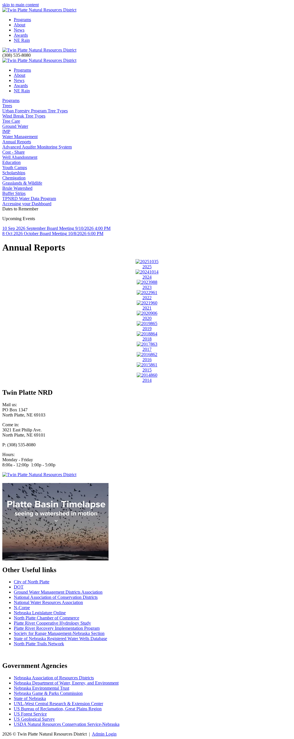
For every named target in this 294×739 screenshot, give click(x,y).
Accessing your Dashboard (26, 203)
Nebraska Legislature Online (40, 612)
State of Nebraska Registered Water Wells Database (60, 638)
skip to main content (20, 4)
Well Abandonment (19, 157)
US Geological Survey (34, 719)
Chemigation (14, 177)
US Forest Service (30, 713)
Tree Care (11, 121)
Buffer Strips (14, 193)
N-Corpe (22, 607)
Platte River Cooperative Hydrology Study (52, 623)
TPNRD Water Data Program (29, 198)
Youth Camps (14, 167)
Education (11, 162)
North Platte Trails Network (39, 643)
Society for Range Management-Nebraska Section (59, 633)
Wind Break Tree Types (23, 116)
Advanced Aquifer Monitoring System (37, 146)
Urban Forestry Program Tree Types (35, 110)
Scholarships (13, 172)
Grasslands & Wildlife (22, 183)
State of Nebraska (30, 698)
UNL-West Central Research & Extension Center (58, 703)
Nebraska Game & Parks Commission (48, 693)
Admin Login (104, 734)
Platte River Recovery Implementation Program (57, 628)
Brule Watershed (17, 188)
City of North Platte (31, 581)
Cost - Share (13, 152)
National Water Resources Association (48, 602)
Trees (7, 105)
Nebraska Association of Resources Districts (54, 677)
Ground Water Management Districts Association (58, 592)
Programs (11, 100)
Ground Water (15, 126)
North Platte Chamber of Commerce (46, 617)
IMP (6, 131)
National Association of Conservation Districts (56, 597)
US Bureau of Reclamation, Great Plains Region (58, 708)
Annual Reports (16, 141)
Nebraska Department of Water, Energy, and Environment (66, 683)
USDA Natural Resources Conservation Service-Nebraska (66, 724)
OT (20, 586)
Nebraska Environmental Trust (41, 688)
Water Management (20, 136)
